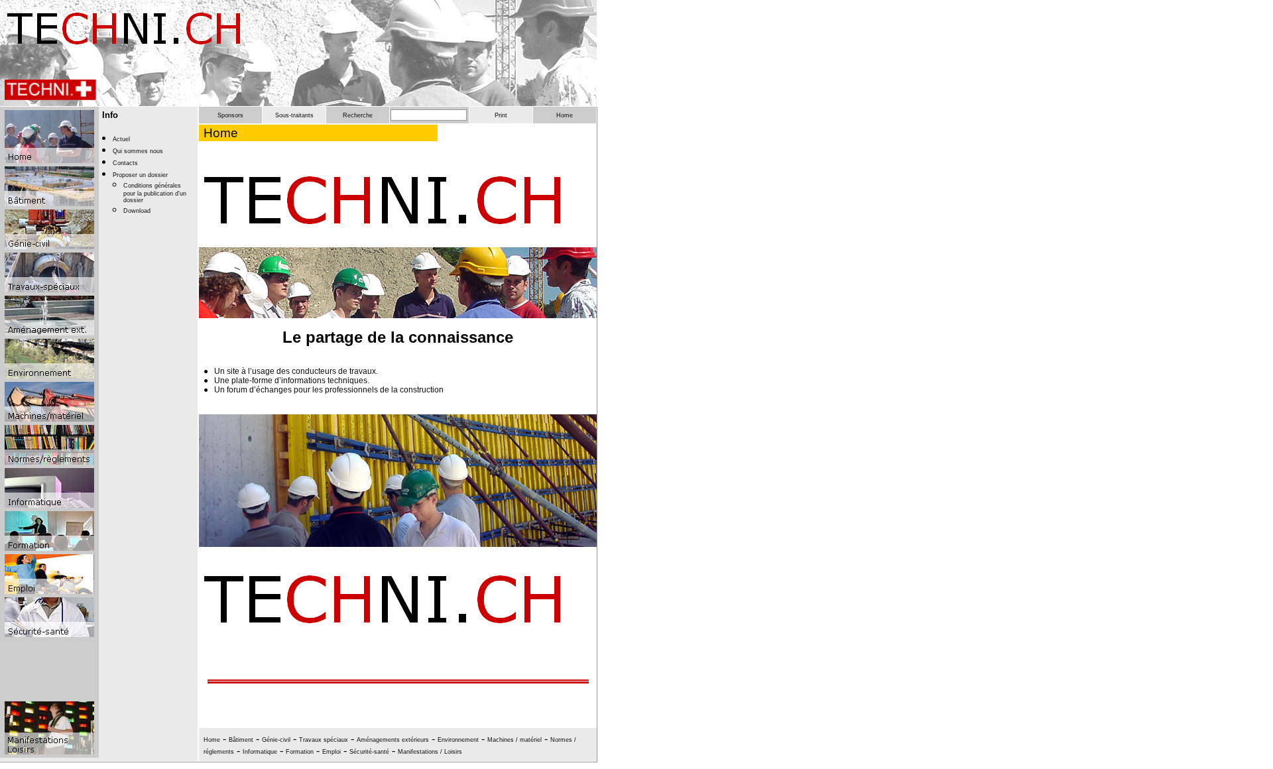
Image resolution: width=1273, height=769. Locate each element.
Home (564, 115)
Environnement (458, 740)
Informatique (260, 751)
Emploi (331, 751)
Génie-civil (276, 740)
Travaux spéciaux (323, 740)
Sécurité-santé (369, 751)
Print (501, 115)
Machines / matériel (514, 740)
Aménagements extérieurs (393, 740)
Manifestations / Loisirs (430, 751)
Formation (300, 751)
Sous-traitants (294, 115)
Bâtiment (241, 740)
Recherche (358, 115)
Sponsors (230, 115)
